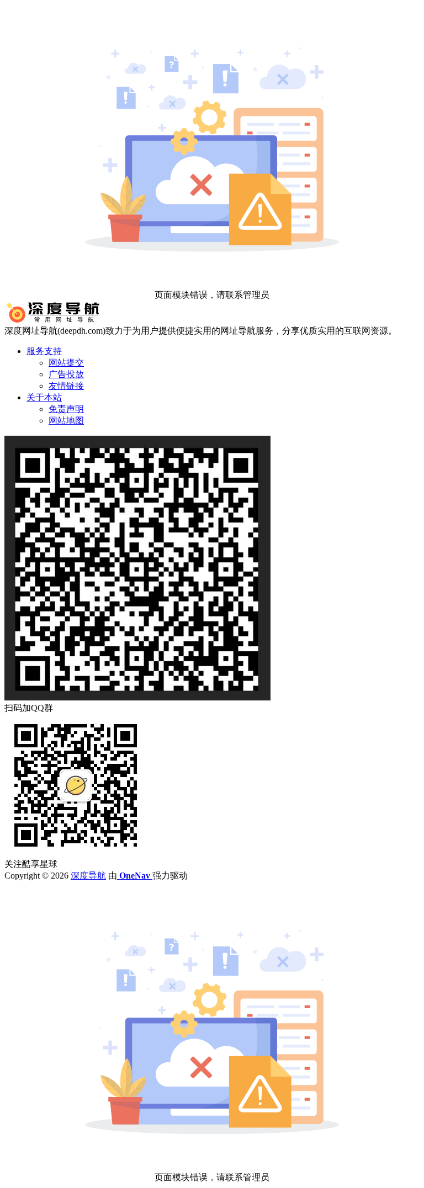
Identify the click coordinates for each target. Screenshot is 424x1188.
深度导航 (88, 875)
